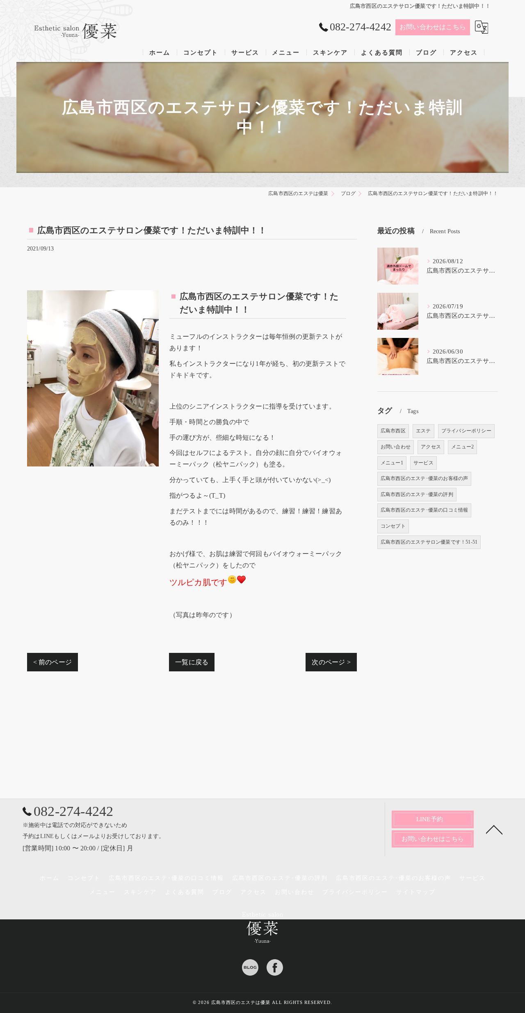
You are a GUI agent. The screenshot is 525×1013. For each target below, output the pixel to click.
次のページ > (331, 662)
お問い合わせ (396, 447)
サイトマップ (416, 892)
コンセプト (393, 526)
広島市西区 (393, 431)
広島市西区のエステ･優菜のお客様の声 (424, 478)
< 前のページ (52, 662)
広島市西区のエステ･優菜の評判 (417, 494)
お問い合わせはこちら (432, 26)
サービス (423, 463)
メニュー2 (462, 447)
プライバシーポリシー (466, 431)
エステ (423, 431)
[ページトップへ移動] (494, 829)
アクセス (431, 447)
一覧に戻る (191, 662)
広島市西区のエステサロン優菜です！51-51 (429, 542)
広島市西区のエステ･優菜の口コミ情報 (424, 510)
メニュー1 (392, 463)
